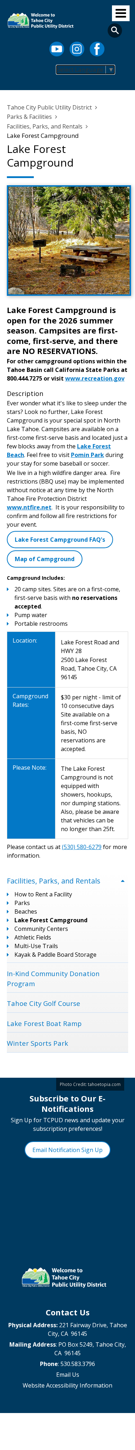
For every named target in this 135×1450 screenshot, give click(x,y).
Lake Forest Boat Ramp (44, 1023)
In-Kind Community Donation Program (53, 978)
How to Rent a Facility (43, 894)
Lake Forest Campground (50, 920)
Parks (22, 903)
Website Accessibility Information (67, 1385)
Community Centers (41, 929)
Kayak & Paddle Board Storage (55, 955)
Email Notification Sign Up (67, 1150)
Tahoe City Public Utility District (49, 107)
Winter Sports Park (37, 1043)
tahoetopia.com (104, 1084)
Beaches (25, 911)
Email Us (67, 1375)
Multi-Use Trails (36, 946)
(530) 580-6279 (82, 847)
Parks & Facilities (29, 117)
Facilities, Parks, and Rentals (44, 126)
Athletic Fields (32, 937)
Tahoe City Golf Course (43, 1003)
